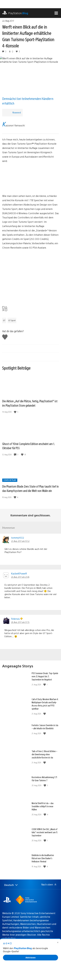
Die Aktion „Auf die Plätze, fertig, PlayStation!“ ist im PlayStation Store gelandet (29, 403)
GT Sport (12, 320)
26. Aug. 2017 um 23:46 (20, 577)
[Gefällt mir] (15, 411)
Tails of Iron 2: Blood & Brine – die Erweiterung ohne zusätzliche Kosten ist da (44, 754)
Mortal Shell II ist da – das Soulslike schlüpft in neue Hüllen (43, 806)
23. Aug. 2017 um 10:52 (20, 541)
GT (4, 320)
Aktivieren (30, 957)
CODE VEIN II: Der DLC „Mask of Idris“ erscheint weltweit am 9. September (45, 832)
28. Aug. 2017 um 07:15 (20, 622)
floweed (16, 112)
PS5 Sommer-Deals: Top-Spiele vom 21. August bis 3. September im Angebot (45, 676)
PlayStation (18, 13)
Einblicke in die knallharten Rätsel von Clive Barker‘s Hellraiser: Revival (43, 858)
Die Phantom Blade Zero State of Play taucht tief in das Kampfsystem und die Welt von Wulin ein (30, 488)
